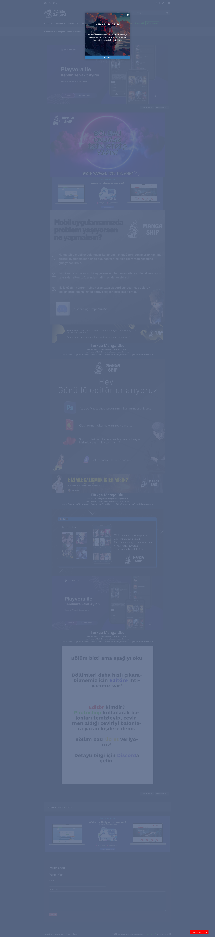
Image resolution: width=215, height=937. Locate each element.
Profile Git (107, 57)
